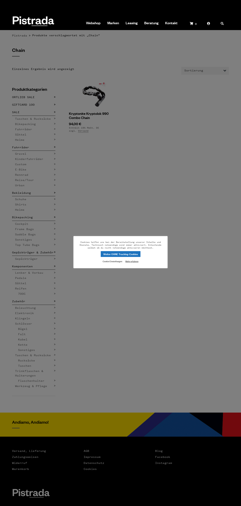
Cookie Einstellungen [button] (112, 261)
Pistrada (33, 22)
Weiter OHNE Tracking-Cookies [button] (120, 254)
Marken (113, 23)
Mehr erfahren (131, 261)
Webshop (93, 23)
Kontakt (171, 23)
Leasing (132, 23)
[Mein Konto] (208, 25)
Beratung (151, 23)
